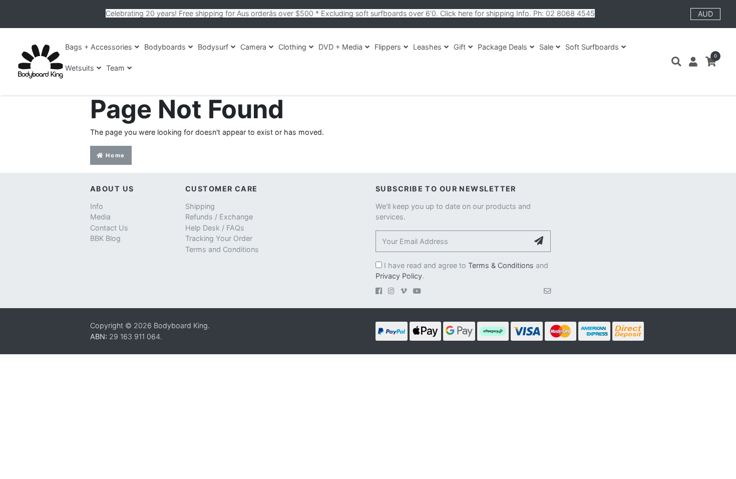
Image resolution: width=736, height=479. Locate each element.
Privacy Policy (399, 276)
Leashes (427, 47)
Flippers (388, 47)
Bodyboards (165, 47)
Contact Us (109, 227)
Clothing (292, 47)
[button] (676, 62)
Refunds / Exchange (219, 216)
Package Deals (502, 47)
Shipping (200, 206)
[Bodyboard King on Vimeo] (404, 291)
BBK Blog (105, 238)
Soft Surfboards (592, 47)
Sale (546, 47)
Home (114, 155)
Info (96, 206)
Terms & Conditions (501, 265)
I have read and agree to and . (462, 271)
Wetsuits (79, 68)
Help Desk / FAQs (214, 227)
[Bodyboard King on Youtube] (417, 291)
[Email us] (547, 291)
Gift (460, 47)
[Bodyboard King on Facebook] (379, 291)
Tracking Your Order (218, 238)
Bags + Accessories (98, 47)
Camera (253, 47)
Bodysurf (213, 47)
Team (115, 68)
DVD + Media (340, 47)
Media (100, 216)
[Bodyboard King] (40, 62)
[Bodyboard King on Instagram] (391, 291)
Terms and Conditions (222, 249)
